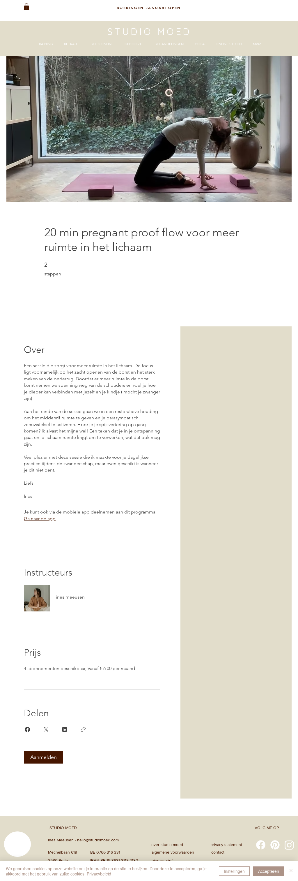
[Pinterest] (275, 845)
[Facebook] (261, 845)
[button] (26, 6)
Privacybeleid (99, 874)
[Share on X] (45, 729)
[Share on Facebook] (27, 729)
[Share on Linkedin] (64, 729)
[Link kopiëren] (83, 729)
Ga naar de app (40, 518)
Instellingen (234, 871)
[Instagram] (289, 845)
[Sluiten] (291, 871)
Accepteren (268, 871)
